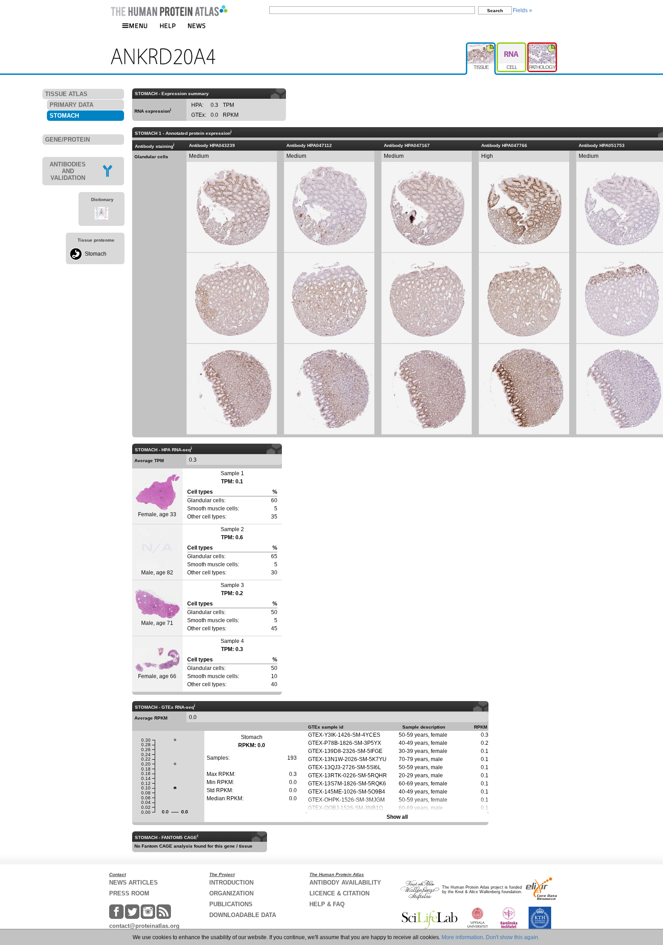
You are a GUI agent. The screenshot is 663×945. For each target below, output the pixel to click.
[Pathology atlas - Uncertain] (542, 46)
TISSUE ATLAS (66, 94)
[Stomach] (75, 258)
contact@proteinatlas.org (144, 925)
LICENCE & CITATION (339, 893)
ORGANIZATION (231, 893)
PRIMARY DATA (71, 104)
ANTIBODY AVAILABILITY (345, 882)
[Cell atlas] (512, 46)
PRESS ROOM (129, 893)
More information (462, 937)
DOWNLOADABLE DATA (242, 915)
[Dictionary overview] (101, 218)
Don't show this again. (512, 937)
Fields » (522, 10)
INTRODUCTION (231, 882)
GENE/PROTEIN (67, 139)
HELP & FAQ (327, 904)
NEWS (197, 25)
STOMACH (64, 115)
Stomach (95, 254)
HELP (168, 25)
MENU (138, 25)
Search (495, 10)
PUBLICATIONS (231, 904)
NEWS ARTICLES (133, 882)
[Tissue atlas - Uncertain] (481, 46)
